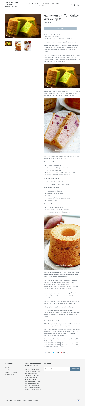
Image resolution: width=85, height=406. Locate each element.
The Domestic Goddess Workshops (12, 5)
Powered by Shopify (33, 400)
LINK (76, 343)
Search (7, 367)
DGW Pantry (8, 370)
